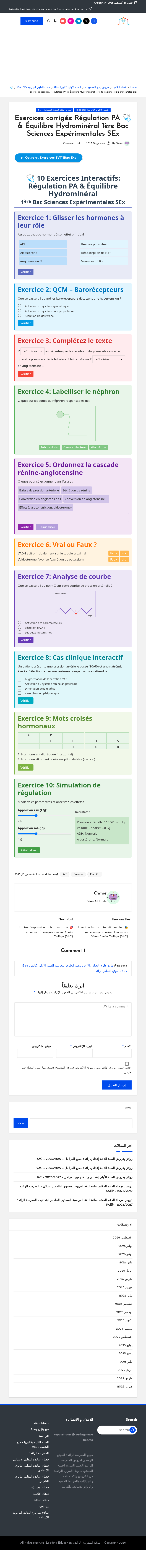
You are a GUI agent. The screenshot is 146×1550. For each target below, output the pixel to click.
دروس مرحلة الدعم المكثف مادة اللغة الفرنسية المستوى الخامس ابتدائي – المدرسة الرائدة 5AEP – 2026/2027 (74, 1202)
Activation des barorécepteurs (43, 623)
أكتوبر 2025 (124, 1320)
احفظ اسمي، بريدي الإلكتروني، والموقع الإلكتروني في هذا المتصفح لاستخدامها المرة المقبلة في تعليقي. (77, 1070)
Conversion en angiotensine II (86, 499)
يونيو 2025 (125, 1353)
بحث (21, 1123)
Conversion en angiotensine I (40, 499)
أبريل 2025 (125, 1370)
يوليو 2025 (125, 1345)
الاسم (127, 1046)
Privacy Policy (40, 1429)
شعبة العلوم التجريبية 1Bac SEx (92, 110)
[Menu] (15, 21)
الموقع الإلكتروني (42, 1046)
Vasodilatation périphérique (42, 693)
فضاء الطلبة (41, 1500)
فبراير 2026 (124, 1287)
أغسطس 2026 (122, 1237)
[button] (31, 21)
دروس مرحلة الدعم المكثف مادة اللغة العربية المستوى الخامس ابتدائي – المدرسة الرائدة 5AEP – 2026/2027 (76, 1189)
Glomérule (98, 447)
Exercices (78, 874)
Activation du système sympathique (47, 306)
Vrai (124, 553)
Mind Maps (41, 1423)
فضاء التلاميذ (41, 1494)
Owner (100, 893)
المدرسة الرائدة (39, 1453)
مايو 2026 (125, 1262)
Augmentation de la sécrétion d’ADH (47, 679)
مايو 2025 (125, 1361)
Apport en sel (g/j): (32, 828)
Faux (113, 553)
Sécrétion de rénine (76, 490)
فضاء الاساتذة (40, 1487)
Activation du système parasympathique (49, 311)
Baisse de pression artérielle (39, 490)
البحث (128, 1107)
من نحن (44, 1506)
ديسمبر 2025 (123, 1303)
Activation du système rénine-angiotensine (51, 683)
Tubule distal (49, 447)
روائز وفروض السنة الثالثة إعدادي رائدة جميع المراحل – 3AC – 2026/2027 (84, 1159)
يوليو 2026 (125, 1246)
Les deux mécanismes (38, 632)
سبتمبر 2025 (124, 1328)
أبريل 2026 (125, 1270)
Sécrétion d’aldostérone (39, 316)
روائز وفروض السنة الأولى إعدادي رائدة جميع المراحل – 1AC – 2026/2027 (84, 1177)
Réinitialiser (47, 527)
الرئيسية (43, 1436)
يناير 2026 (125, 1295)
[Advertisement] (73, 59)
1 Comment (69, 143)
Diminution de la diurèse (40, 688)
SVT (64, 874)
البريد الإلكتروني (82, 1046)
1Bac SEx (95, 874)
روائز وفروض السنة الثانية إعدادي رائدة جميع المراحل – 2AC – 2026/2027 (84, 1168)
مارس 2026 (124, 1279)
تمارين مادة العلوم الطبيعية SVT (55, 110)
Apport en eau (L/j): (32, 810)
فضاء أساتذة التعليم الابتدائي (31, 1459)
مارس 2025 (124, 1378)
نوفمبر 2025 (124, 1312)
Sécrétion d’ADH (35, 627)
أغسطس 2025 (122, 1337)
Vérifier (25, 272)
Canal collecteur (74, 447)
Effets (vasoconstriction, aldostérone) (45, 507)
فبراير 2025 (124, 1386)
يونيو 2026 (125, 1254)
